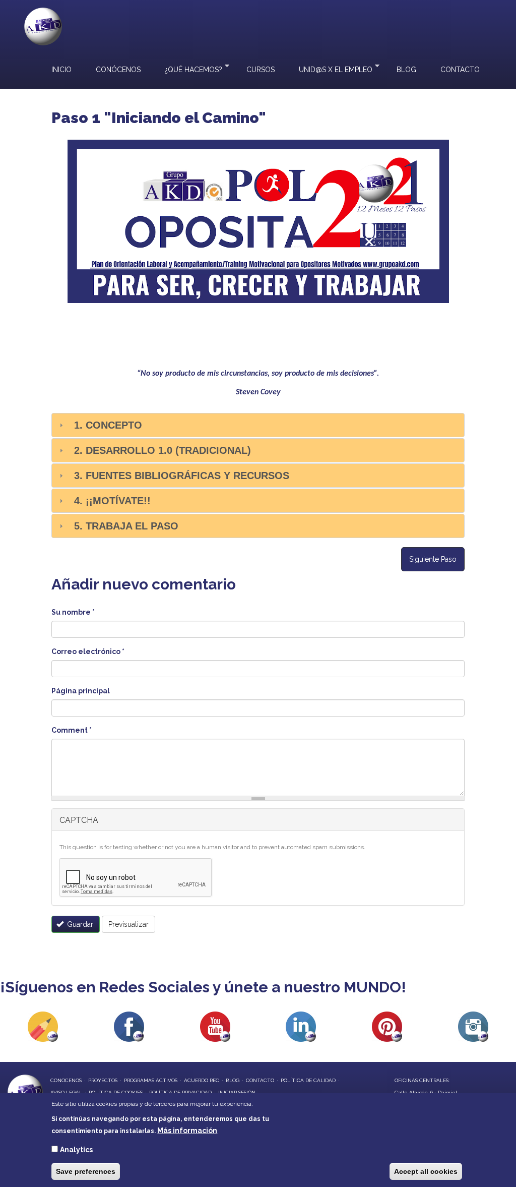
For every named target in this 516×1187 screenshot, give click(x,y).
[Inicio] (43, 26)
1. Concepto (108, 425)
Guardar (79, 924)
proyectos (102, 1080)
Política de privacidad (180, 1092)
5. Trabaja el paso (126, 525)
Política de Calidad (308, 1080)
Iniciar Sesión (236, 1092)
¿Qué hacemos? (187, 69)
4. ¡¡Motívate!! (112, 500)
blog (232, 1080)
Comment (71, 730)
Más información (187, 1130)
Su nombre (73, 612)
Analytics (76, 1150)
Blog (406, 70)
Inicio (61, 70)
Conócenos (118, 70)
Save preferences (85, 1171)
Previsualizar (128, 924)
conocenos (66, 1080)
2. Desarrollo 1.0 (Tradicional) (162, 450)
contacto (260, 1080)
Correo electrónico (87, 651)
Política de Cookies (116, 1092)
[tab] (257, 425)
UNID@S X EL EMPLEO (329, 69)
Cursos (260, 70)
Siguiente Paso (433, 559)
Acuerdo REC (201, 1080)
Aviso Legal (66, 1092)
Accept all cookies (426, 1171)
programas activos (150, 1080)
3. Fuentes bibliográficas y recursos (181, 475)
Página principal (80, 691)
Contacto (460, 70)
